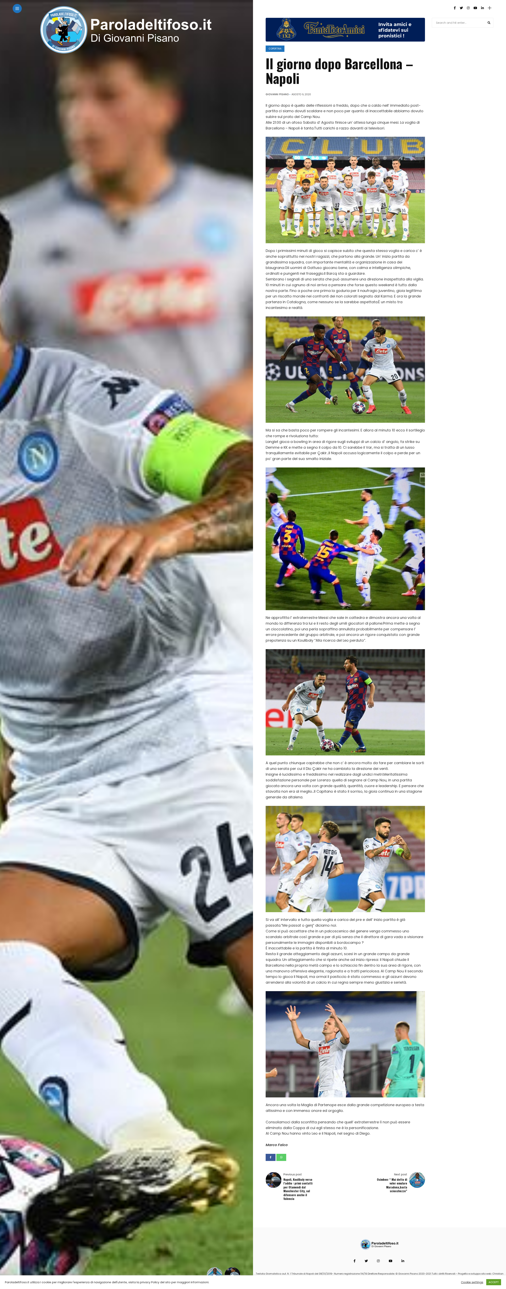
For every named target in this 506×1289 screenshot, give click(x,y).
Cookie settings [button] (472, 1282)
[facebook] (271, 1157)
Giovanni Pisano (277, 94)
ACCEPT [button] (494, 1282)
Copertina (275, 48)
